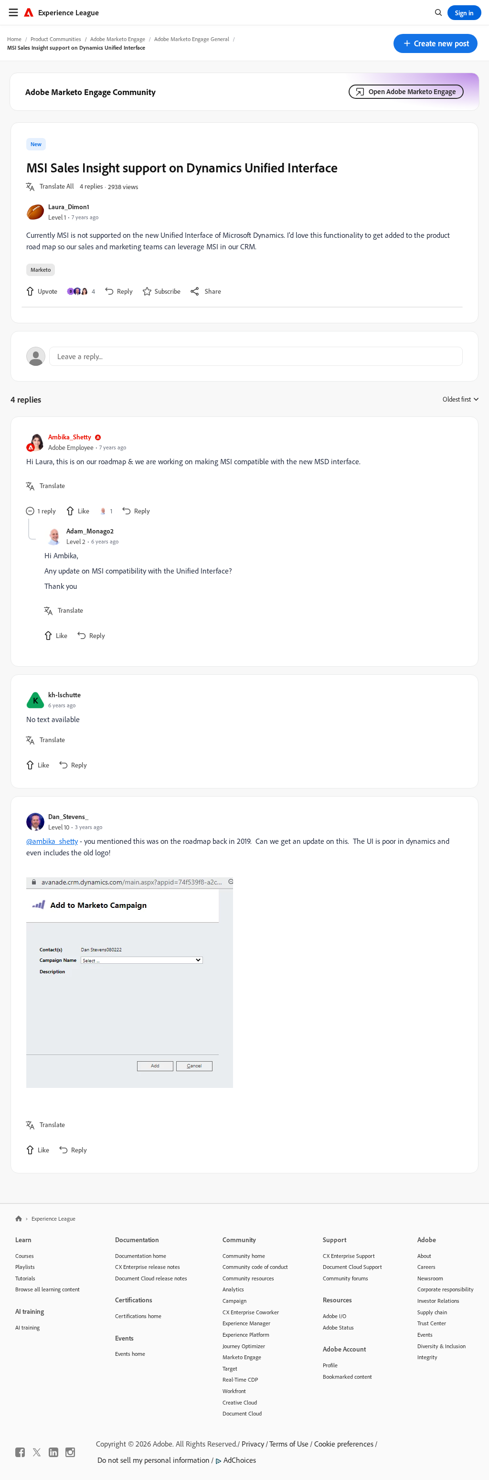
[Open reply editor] (244, 356)
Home (14, 39)
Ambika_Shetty (69, 437)
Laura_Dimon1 (68, 206)
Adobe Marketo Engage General (191, 39)
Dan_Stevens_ (68, 816)
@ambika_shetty (52, 841)
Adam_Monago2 (90, 531)
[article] (242, 475)
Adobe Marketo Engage (117, 39)
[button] (435, 43)
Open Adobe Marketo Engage (412, 91)
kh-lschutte (64, 695)
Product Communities (56, 39)
